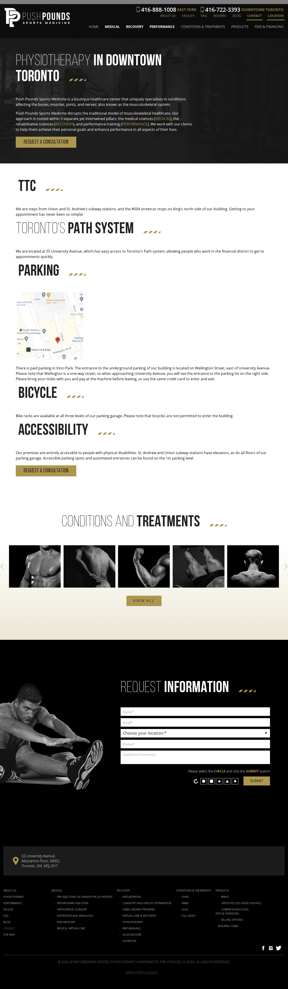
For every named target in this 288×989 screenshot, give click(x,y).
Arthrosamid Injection (72, 903)
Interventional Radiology (75, 915)
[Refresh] (195, 781)
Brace (225, 897)
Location (276, 16)
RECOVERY (64, 124)
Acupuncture (132, 934)
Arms (185, 903)
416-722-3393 (222, 9)
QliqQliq (151, 973)
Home (94, 26)
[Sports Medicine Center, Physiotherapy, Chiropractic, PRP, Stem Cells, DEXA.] (37, 18)
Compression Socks (235, 909)
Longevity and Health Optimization (147, 903)
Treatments (130, 522)
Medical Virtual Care (71, 928)
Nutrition (129, 941)
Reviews (219, 16)
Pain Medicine (66, 922)
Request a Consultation (46, 142)
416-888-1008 (158, 9)
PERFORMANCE (135, 124)
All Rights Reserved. (213, 962)
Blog (237, 16)
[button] (143, 601)
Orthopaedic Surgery (72, 909)
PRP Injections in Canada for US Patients (84, 897)
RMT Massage (132, 928)
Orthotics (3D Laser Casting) (241, 903)
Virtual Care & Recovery (139, 915)
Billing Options (232, 920)
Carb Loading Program (139, 909)
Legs (185, 909)
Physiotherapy (13, 897)
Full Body (188, 915)
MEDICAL (162, 118)
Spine (185, 897)
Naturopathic (132, 897)
